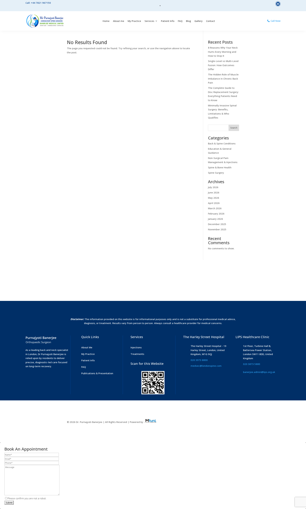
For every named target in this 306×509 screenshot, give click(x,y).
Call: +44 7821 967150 (38, 2)
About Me (86, 347)
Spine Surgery (216, 172)
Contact (210, 21)
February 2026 (216, 213)
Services (149, 21)
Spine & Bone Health (219, 167)
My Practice (134, 21)
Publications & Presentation (97, 373)
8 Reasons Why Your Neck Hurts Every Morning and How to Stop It (223, 51)
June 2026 (213, 192)
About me (118, 21)
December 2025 (217, 224)
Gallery (198, 21)
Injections (136, 347)
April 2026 (214, 203)
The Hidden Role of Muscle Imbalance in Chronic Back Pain (223, 78)
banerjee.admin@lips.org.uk (259, 372)
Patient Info (167, 21)
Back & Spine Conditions (222, 143)
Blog (188, 21)
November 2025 (217, 229)
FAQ (180, 21)
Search (233, 127)
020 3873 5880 (251, 364)
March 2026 (215, 208)
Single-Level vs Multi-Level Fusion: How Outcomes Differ (223, 65)
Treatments (137, 354)
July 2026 (213, 187)
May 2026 (213, 197)
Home (106, 21)
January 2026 (215, 218)
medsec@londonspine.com (206, 365)
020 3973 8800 (199, 360)
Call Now (275, 20)
